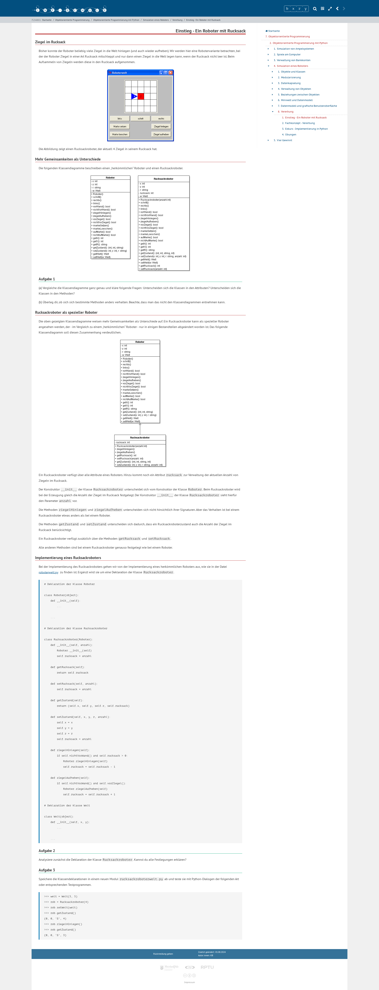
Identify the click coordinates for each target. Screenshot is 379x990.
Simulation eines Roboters (156, 19)
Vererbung (177, 19)
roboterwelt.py (48, 572)
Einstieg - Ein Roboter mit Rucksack (203, 19)
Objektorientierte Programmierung (72, 19)
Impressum (189, 982)
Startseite (47, 19)
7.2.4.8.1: (36, 19)
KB (211, 955)
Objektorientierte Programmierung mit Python (116, 19)
